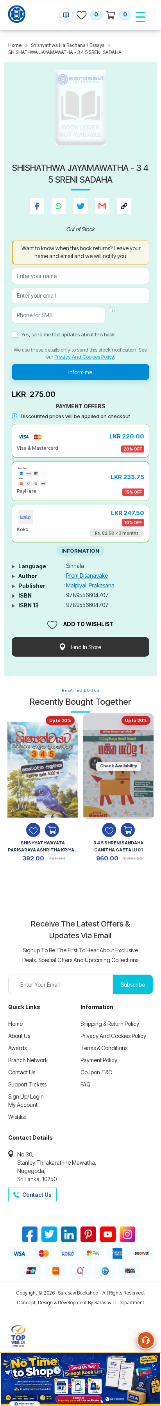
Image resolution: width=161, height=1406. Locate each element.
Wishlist (17, 1116)
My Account (23, 1104)
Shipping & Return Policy (109, 1023)
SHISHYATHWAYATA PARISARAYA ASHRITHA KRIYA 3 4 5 (43, 847)
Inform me (80, 372)
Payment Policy (98, 1060)
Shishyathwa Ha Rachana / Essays (67, 45)
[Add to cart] (52, 830)
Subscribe (133, 984)
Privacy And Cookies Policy (84, 357)
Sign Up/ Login (26, 1096)
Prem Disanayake (87, 575)
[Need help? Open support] (146, 1340)
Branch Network (28, 1060)
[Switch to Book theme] (66, 15)
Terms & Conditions (103, 1048)
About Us (19, 1036)
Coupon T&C (96, 1072)
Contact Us (21, 1072)
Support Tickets (27, 1084)
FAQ (85, 1084)
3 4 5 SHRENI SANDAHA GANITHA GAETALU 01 (118, 846)
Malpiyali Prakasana (90, 585)
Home (14, 45)
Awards (17, 1048)
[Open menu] (140, 16)
